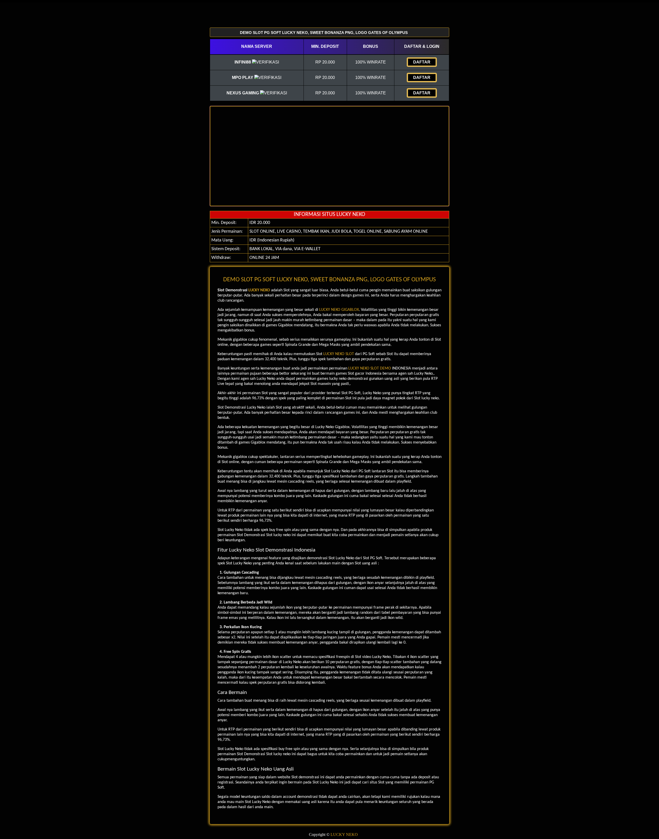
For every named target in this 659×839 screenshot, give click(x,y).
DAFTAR (421, 62)
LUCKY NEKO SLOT (338, 354)
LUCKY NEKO (259, 290)
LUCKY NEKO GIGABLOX (339, 310)
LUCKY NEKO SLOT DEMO (369, 368)
